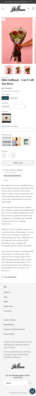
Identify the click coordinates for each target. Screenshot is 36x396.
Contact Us (8, 311)
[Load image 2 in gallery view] (18, 70)
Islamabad (14, 98)
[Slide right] (34, 70)
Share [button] (6, 180)
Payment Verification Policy (14, 329)
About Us (7, 292)
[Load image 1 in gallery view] (9, 70)
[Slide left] (2, 70)
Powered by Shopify (22, 392)
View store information (12, 175)
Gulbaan (15, 392)
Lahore (5, 98)
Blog (5, 297)
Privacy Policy (9, 334)
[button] (2, 8)
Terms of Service (10, 320)
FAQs (6, 302)
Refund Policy (9, 325)
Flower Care (8, 306)
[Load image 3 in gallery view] (27, 70)
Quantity (5, 151)
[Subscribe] (29, 383)
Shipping (4, 91)
